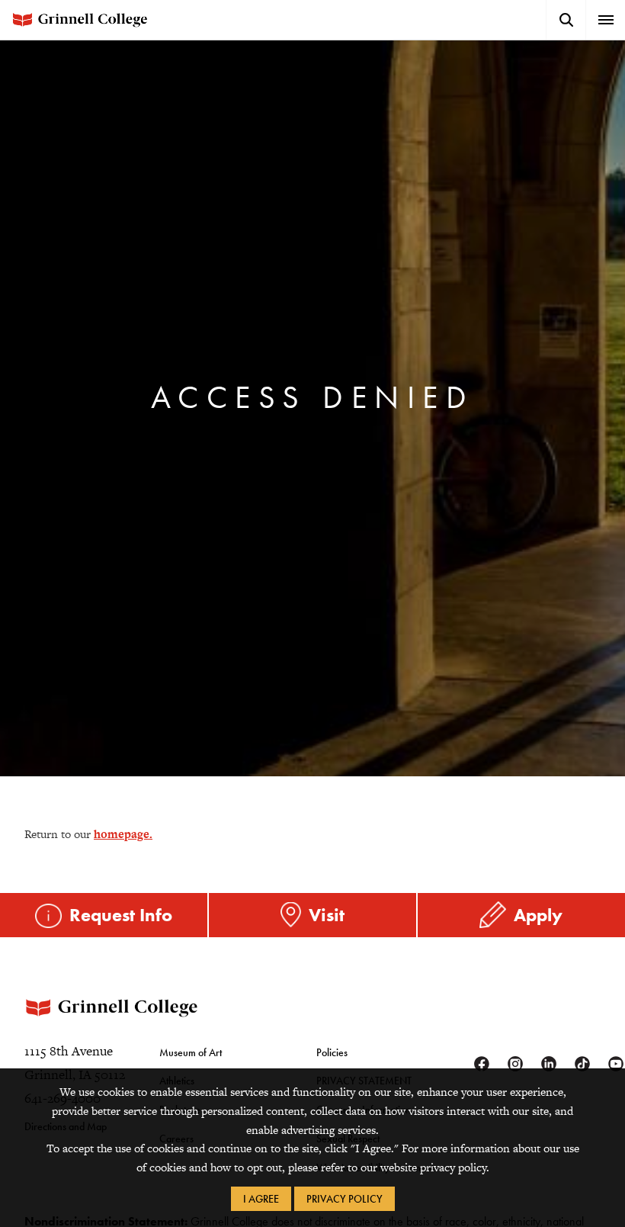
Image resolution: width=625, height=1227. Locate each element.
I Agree (261, 1199)
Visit (327, 915)
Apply (538, 915)
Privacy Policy (344, 1199)
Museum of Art (190, 1052)
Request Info (120, 915)
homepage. (123, 834)
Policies (332, 1052)
